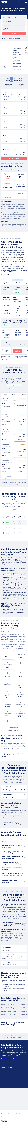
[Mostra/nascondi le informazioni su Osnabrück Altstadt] (25, 956)
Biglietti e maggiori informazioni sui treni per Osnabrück (13, 985)
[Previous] (3, 517)
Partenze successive (20, 477)
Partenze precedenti (8, 477)
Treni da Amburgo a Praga (8, 1011)
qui (18, 484)
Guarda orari (7, 197)
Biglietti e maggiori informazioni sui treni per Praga (13, 989)
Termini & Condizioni (14, 1114)
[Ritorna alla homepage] (4, 2)
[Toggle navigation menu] (26, 2)
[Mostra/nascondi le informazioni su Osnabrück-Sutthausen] (25, 964)
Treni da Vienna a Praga (8, 1029)
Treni (8, 1036)
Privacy (3, 1117)
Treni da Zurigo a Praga (7, 1004)
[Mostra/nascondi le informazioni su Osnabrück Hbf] (25, 949)
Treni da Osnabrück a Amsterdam (10, 1014)
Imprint (3, 1114)
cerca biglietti (7, 178)
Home (3, 1036)
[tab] (8, 84)
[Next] (24, 79)
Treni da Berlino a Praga (8, 1008)
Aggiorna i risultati (13, 388)
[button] (8, 25)
